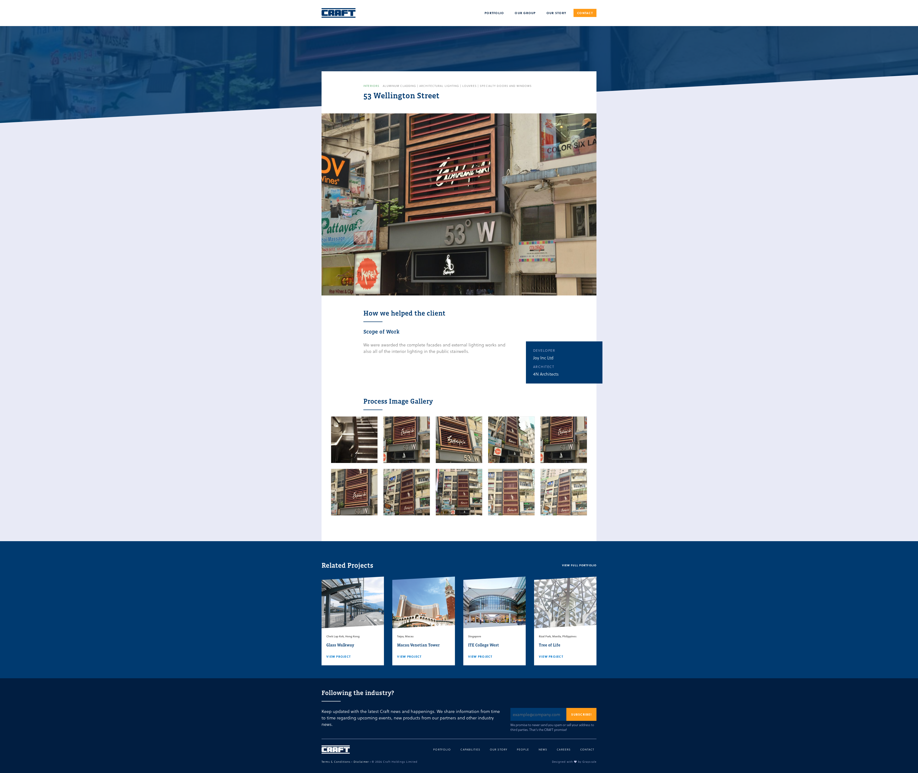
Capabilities (470, 749)
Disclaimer (361, 762)
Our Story (556, 13)
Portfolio (494, 13)
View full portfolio (579, 565)
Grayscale (589, 762)
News (543, 749)
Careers (564, 749)
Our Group (525, 13)
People (523, 749)
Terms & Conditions (336, 762)
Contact (585, 13)
